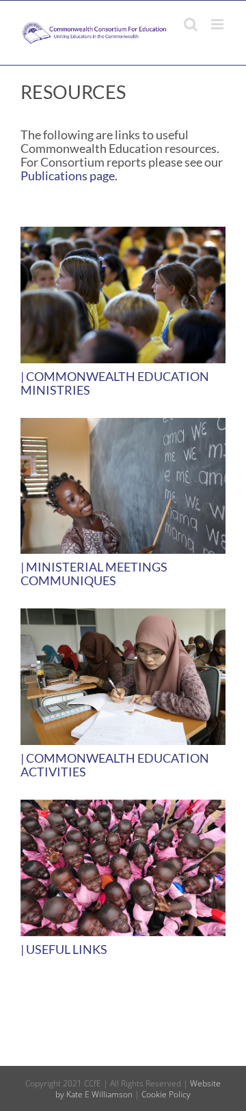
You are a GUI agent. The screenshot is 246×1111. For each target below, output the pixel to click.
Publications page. (69, 175)
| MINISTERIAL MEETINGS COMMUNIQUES (93, 573)
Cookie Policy (166, 1094)
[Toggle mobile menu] (218, 24)
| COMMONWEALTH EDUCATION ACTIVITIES (114, 764)
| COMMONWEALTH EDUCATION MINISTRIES (114, 383)
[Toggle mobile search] (190, 24)
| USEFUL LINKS (63, 949)
